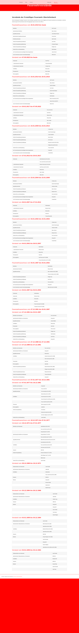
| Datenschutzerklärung (19, 576)
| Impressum (15, 576)
